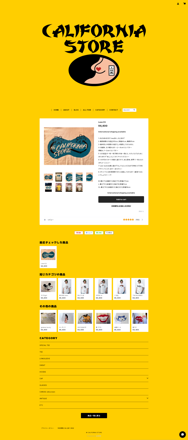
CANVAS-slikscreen (47, 392)
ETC (41, 405)
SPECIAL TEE (45, 345)
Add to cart (121, 199)
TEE (41, 352)
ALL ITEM (87, 110)
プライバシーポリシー (47, 428)
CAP (41, 378)
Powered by (91, 436)
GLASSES (43, 385)
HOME (56, 110)
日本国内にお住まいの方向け (121, 206)
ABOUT (66, 110)
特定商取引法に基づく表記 (66, 428)
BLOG (76, 110)
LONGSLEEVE (45, 358)
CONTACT (113, 110)
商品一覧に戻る (94, 416)
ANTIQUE (43, 398)
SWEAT (42, 365)
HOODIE (43, 372)
